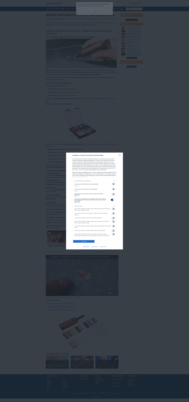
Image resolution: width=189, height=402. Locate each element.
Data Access (94, 246)
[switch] (113, 184)
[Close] (120, 155)
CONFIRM (84, 241)
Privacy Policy (103, 246)
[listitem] (94, 181)
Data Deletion (86, 246)
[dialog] (94, 201)
